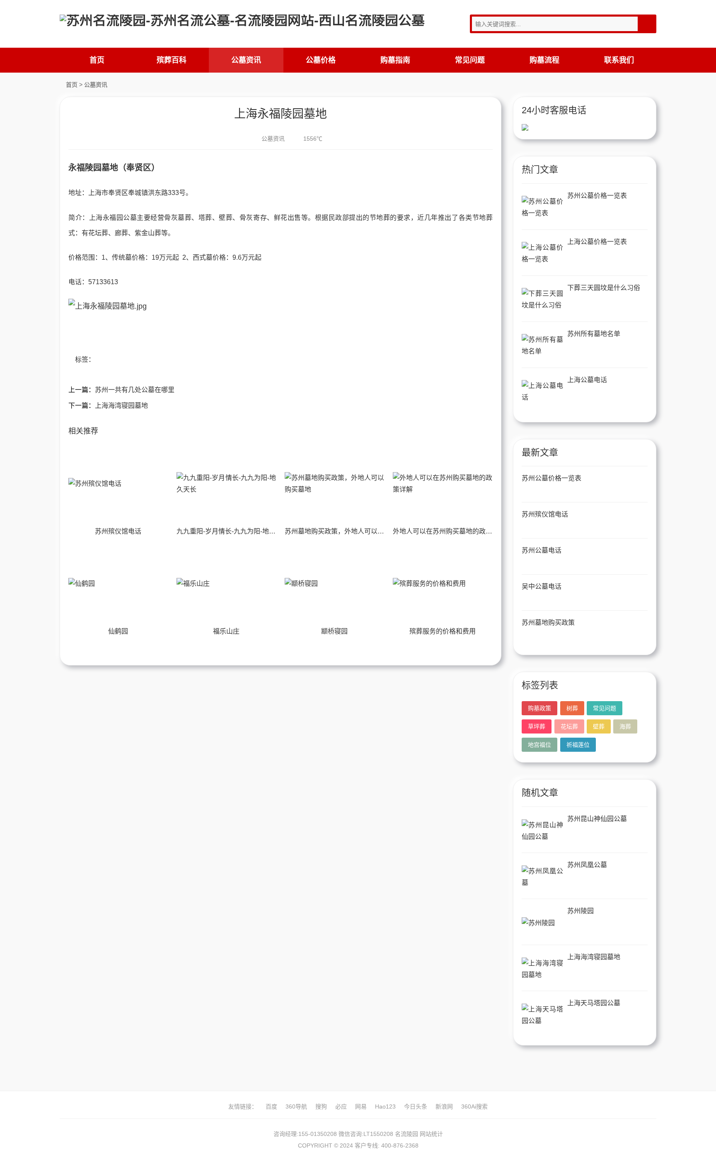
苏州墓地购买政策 (548, 622)
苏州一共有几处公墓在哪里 (134, 389)
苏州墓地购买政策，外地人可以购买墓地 (344, 531)
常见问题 (470, 60)
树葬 (572, 708)
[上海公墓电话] (542, 391)
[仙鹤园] (118, 583)
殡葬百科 (171, 60)
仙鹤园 (118, 631)
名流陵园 (406, 1134)
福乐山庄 (226, 631)
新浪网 (444, 1106)
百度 (271, 1106)
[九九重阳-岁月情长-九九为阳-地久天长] (226, 483)
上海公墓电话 (587, 379)
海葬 (625, 726)
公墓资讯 (246, 60)
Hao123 (385, 1106)
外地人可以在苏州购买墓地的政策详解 (449, 531)
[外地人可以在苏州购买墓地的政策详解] (442, 483)
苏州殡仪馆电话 (118, 531)
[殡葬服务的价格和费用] (442, 583)
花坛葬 (569, 726)
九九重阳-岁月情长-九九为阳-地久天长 (233, 531)
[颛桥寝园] (334, 583)
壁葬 (599, 726)
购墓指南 (395, 60)
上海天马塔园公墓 (593, 1002)
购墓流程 (544, 60)
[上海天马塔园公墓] (542, 1015)
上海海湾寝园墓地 (121, 405)
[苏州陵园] (542, 922)
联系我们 (619, 60)
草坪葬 (536, 726)
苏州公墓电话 (541, 550)
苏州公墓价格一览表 (597, 195)
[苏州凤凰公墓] (542, 876)
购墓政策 (539, 708)
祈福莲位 (578, 744)
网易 (361, 1106)
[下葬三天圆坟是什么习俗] (542, 299)
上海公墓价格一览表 (597, 241)
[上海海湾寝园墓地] (542, 969)
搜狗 (321, 1106)
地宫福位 (539, 744)
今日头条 (415, 1106)
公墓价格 (321, 60)
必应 (341, 1106)
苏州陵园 (580, 910)
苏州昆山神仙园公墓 (597, 818)
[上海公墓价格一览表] (542, 253)
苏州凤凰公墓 (587, 864)
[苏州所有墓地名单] (542, 345)
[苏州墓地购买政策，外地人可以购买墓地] (334, 483)
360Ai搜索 (474, 1106)
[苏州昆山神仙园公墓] (542, 830)
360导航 (296, 1106)
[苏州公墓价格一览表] (542, 207)
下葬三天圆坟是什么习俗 (603, 287)
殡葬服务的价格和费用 (442, 631)
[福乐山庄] (226, 583)
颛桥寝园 (334, 631)
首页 (97, 60)
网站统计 (431, 1134)
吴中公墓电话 (541, 586)
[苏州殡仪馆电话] (118, 483)
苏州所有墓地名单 (593, 333)
